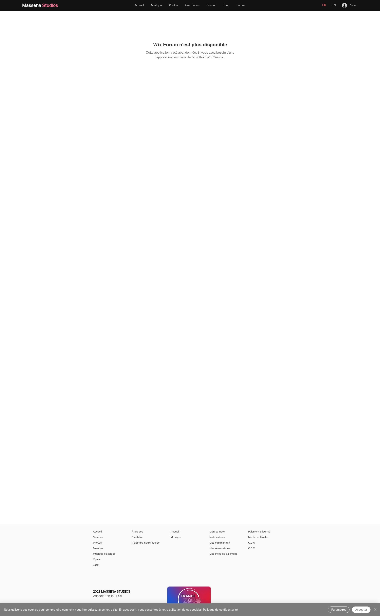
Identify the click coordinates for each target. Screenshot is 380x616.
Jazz (96, 564)
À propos (137, 531)
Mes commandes (219, 542)
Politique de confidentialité (220, 609)
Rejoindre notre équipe (146, 542)
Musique (98, 548)
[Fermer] (375, 610)
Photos (97, 542)
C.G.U (251, 542)
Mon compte (217, 531)
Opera (96, 559)
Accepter (361, 609)
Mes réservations (219, 548)
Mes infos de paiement (223, 553)
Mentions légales (258, 537)
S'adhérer (137, 537)
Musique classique (104, 553)
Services (98, 537)
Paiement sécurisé (259, 531)
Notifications (217, 537)
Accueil (97, 531)
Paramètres (338, 609)
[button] (192, 5)
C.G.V (251, 548)
